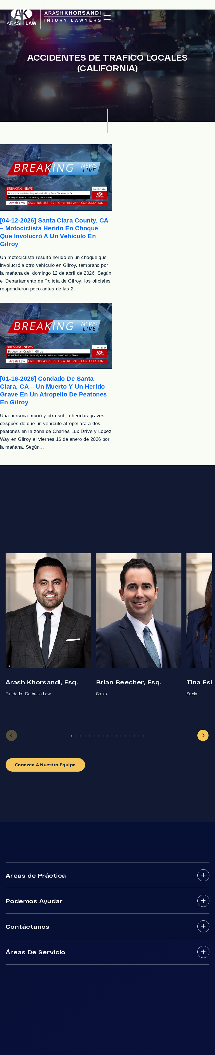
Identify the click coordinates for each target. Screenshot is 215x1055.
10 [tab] (112, 736)
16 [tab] (138, 736)
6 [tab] (94, 736)
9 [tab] (107, 736)
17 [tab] (143, 736)
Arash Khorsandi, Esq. (42, 681)
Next (203, 735)
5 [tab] (89, 736)
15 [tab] (134, 736)
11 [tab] (116, 736)
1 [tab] (71, 736)
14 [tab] (129, 736)
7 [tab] (98, 736)
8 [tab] (103, 736)
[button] (107, 17)
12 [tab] (120, 736)
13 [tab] (125, 736)
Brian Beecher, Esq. (128, 681)
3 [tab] (80, 736)
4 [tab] (85, 736)
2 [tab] (76, 736)
